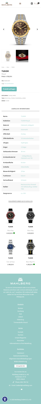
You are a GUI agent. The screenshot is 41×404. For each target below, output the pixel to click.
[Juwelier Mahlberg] (7, 4)
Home (3, 67)
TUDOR (13, 67)
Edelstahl (7, 98)
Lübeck (20, 317)
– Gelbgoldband (26, 156)
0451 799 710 (24, 382)
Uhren (8, 67)
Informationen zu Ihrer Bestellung (20, 343)
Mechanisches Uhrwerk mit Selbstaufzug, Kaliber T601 (29, 186)
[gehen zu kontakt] (32, 3)
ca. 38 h (23, 193)
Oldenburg (20, 320)
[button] (37, 29)
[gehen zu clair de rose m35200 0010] (10, 247)
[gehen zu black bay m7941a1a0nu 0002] (30, 216)
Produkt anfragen (9, 89)
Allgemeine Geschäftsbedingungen (20, 359)
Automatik (24, 129)
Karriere (20, 335)
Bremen (20, 308)
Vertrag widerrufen (20, 366)
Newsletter (20, 340)
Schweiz (23, 180)
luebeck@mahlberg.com (24, 385)
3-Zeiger (23, 147)
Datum (23, 176)
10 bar (23, 171)
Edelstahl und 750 (26, 158)
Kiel (20, 314)
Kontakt (20, 332)
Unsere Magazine (20, 338)
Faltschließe (25, 167)
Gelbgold (31, 125)
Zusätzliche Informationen (20, 109)
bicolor (23, 162)
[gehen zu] (35, 4)
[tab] (20, 109)
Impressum (20, 353)
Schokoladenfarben (27, 138)
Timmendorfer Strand (21, 322)
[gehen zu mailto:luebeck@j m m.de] (22, 389)
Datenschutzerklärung (20, 356)
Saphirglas (24, 143)
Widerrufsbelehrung (20, 361)
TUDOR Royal (18, 98)
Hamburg (20, 311)
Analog (23, 134)
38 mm (23, 151)
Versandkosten (9, 84)
